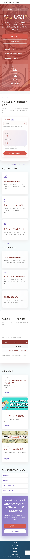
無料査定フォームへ (15, 526)
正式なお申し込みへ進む (15, 153)
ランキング (15, 545)
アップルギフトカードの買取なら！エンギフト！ (15, 2)
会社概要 (5, 475)
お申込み (15, 542)
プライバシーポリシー (8, 485)
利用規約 (5, 480)
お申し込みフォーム (8, 490)
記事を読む (6, 392)
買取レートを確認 (15, 41)
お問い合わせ (15, 554)
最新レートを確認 (15, 531)
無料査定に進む (15, 36)
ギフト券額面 (8, 119)
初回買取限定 (15, 330)
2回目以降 (15, 333)
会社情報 (15, 548)
